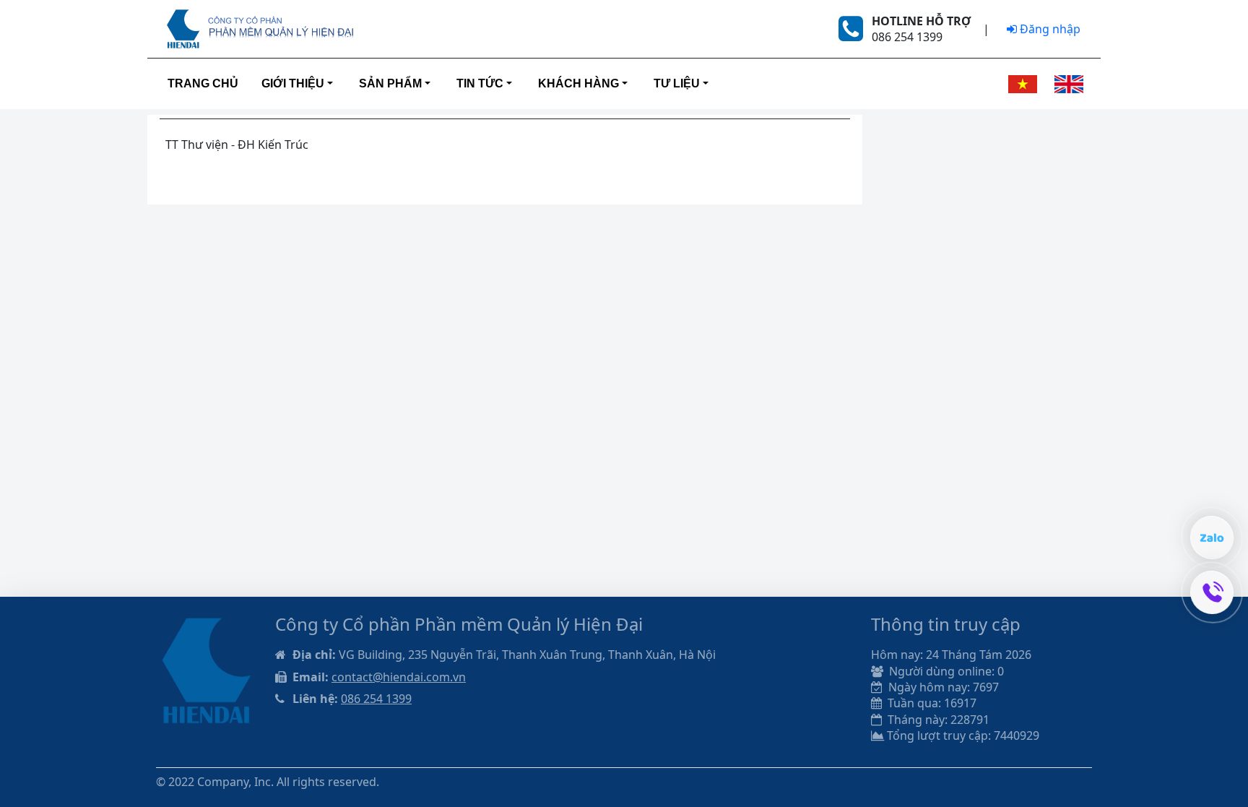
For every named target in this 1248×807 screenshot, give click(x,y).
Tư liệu (677, 83)
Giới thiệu (292, 83)
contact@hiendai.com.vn (399, 677)
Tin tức (479, 83)
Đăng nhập (1048, 29)
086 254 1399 (376, 699)
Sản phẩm (390, 83)
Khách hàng (578, 83)
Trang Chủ (203, 83)
